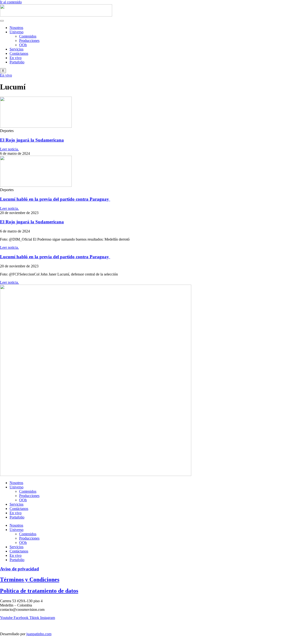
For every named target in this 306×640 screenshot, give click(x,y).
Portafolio (17, 62)
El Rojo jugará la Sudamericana (32, 140)
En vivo (16, 58)
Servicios (16, 49)
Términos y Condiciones (29, 579)
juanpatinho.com (38, 634)
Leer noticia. (9, 149)
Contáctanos (19, 53)
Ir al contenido (11, 2)
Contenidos (27, 36)
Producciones (29, 41)
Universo (16, 32)
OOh (23, 45)
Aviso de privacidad (19, 568)
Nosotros (16, 28)
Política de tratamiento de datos (39, 591)
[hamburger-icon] (2, 21)
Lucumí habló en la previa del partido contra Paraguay (55, 199)
